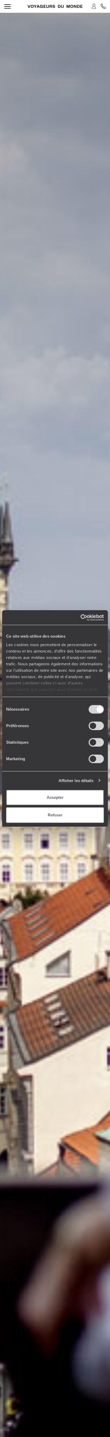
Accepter (55, 797)
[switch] (96, 726)
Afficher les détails (76, 780)
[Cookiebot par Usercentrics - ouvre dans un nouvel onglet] (80, 617)
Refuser (55, 815)
